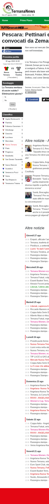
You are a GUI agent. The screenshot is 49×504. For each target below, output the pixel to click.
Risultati (13, 109)
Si (5, 97)
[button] (13, 104)
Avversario (36, 87)
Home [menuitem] (5, 20)
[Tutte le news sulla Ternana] (19, 8)
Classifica (7, 114)
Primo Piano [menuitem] (26, 20)
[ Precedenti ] (12, 77)
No (6, 100)
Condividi (33, 99)
